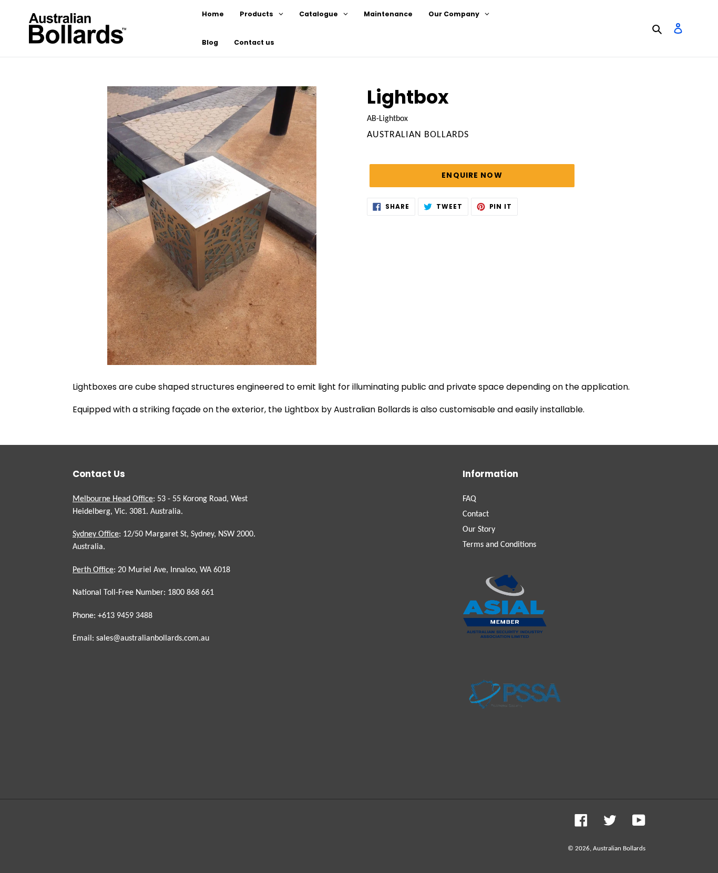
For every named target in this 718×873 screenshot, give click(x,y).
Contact (476, 514)
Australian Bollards (619, 848)
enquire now (472, 175)
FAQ (469, 499)
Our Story (479, 529)
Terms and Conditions (499, 545)
